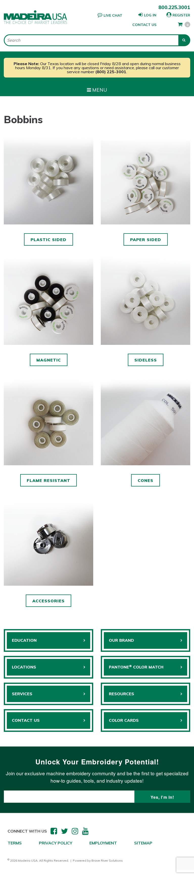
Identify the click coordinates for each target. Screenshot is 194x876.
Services (22, 693)
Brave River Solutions (107, 860)
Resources (121, 693)
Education (24, 640)
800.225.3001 (174, 7)
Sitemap (143, 842)
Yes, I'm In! (162, 797)
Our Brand (121, 640)
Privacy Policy (55, 842)
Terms (15, 842)
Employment (103, 842)
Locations (24, 666)
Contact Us (144, 24)
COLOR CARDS (124, 720)
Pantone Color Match (136, 666)
